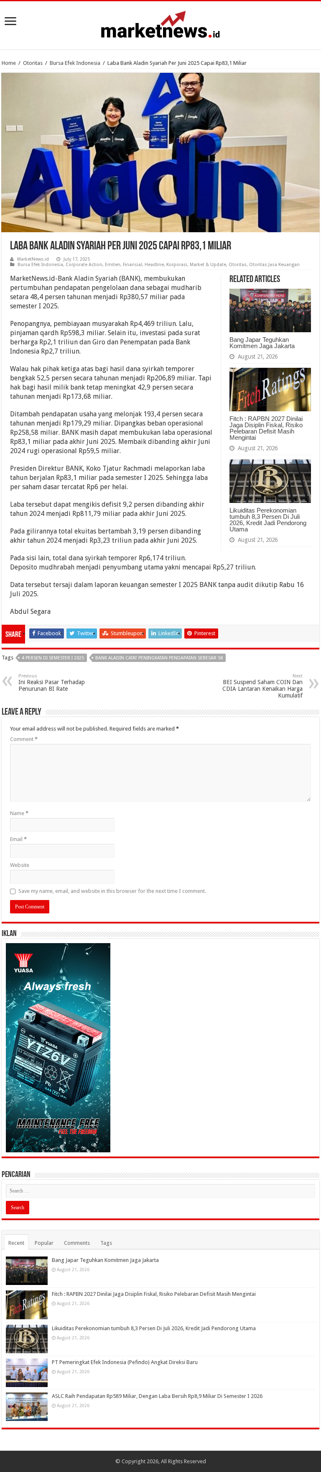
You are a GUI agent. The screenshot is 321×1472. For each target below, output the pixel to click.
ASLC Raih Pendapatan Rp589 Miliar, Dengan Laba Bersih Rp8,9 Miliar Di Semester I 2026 (157, 1396)
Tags (106, 1243)
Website (19, 865)
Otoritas (33, 63)
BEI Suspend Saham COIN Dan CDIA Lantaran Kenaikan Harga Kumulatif (262, 686)
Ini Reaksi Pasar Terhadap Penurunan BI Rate (51, 682)
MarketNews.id (33, 259)
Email (18, 839)
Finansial (132, 264)
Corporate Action (84, 264)
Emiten (112, 264)
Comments (77, 1243)
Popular (44, 1243)
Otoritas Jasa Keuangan (274, 264)
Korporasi (176, 264)
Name (19, 813)
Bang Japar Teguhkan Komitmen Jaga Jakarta (262, 342)
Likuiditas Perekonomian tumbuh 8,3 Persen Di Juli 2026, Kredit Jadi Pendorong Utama (267, 520)
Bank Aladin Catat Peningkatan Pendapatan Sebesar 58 (159, 658)
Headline (154, 264)
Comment (24, 739)
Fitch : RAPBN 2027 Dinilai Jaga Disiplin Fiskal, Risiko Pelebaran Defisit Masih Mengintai (266, 428)
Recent (16, 1243)
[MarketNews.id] (160, 24)
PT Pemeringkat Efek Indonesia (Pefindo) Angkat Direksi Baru (125, 1362)
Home (9, 63)
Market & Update (208, 264)
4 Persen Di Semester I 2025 (53, 658)
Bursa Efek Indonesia (75, 63)
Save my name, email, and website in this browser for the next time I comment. (112, 891)
